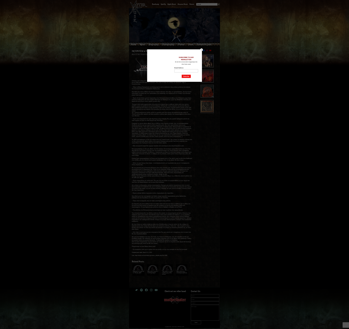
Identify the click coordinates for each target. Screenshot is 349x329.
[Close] (201, 49)
